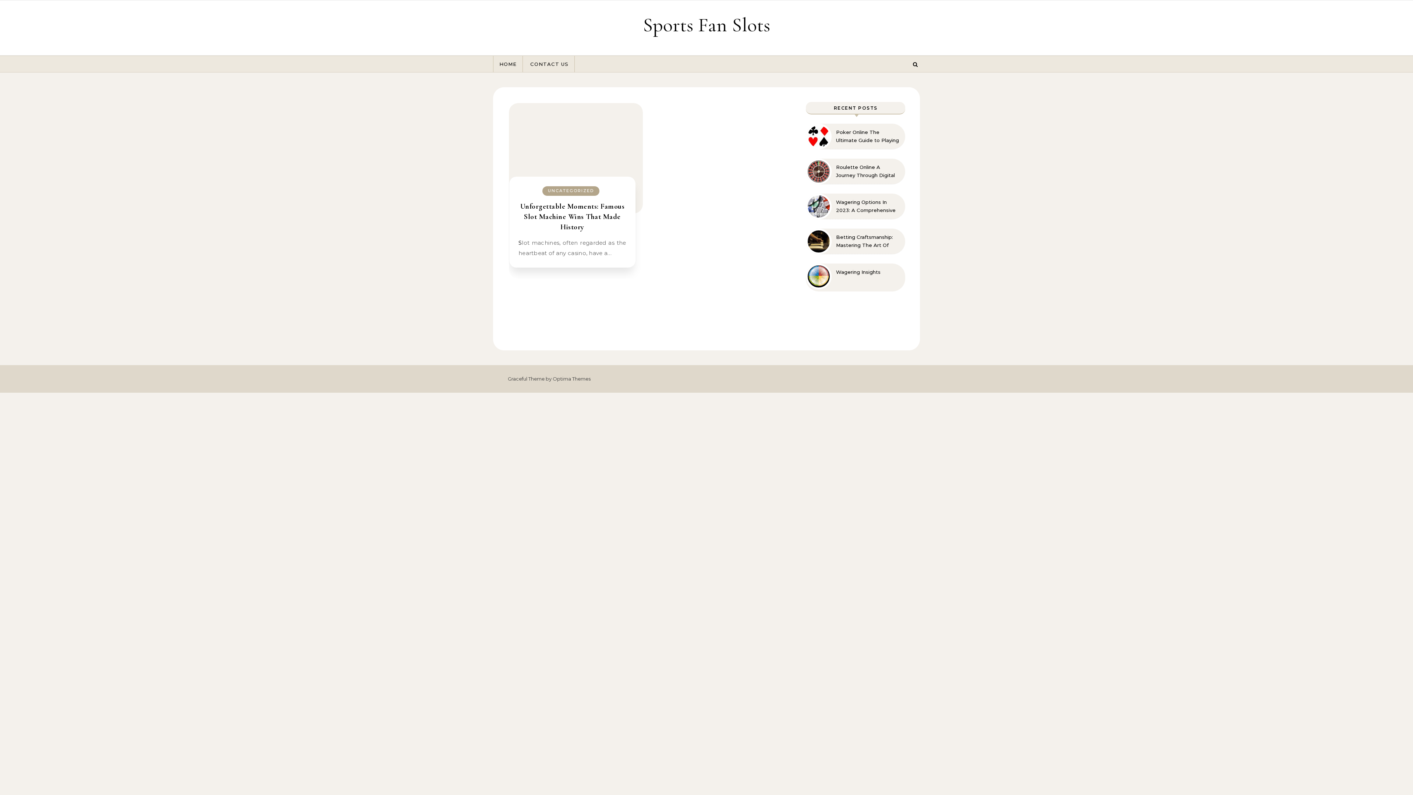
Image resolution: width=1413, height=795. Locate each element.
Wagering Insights (858, 272)
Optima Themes (572, 379)
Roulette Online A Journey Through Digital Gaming (865, 171)
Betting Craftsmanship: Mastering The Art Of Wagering (864, 241)
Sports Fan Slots (706, 25)
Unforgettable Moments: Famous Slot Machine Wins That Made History (572, 217)
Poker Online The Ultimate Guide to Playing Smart (867, 136)
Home (508, 64)
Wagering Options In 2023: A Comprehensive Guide (866, 206)
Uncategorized (571, 190)
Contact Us (549, 64)
